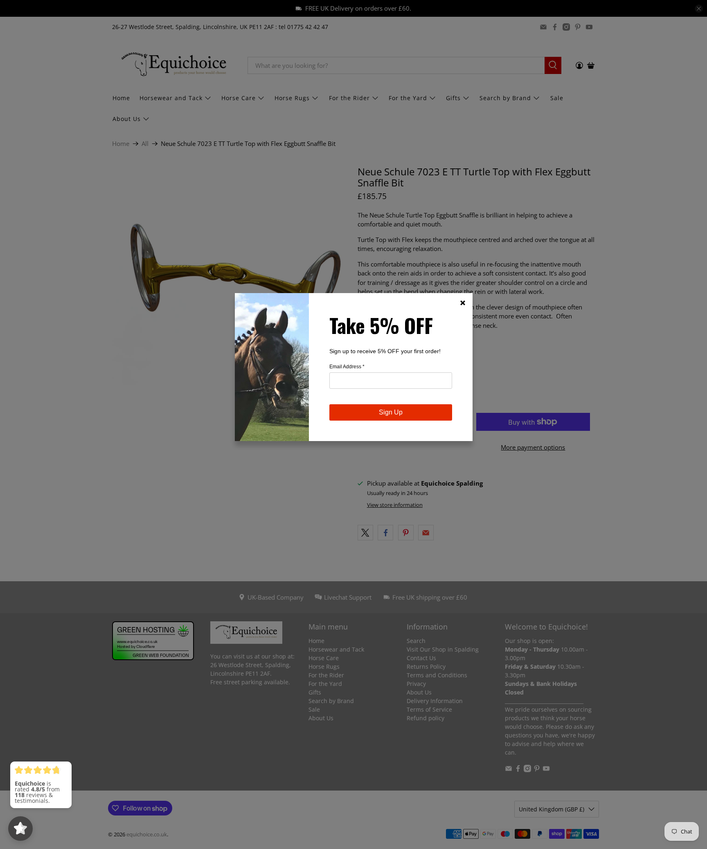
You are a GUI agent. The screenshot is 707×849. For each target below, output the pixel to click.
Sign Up (391, 412)
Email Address (347, 367)
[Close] (463, 303)
